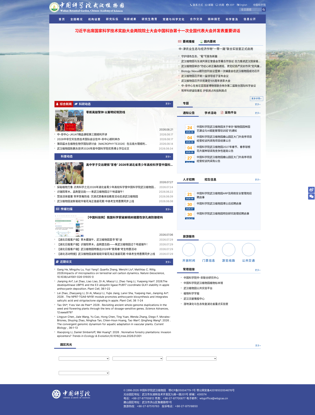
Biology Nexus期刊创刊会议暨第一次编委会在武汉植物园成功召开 (220, 71)
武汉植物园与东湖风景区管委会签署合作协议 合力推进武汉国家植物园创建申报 (221, 61)
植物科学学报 (191, 293)
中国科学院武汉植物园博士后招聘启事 (219, 203)
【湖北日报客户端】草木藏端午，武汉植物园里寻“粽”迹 (89, 239)
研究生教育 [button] (150, 19)
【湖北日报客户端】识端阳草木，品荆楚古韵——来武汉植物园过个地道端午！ (103, 244)
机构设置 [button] (94, 19)
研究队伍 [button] (112, 19)
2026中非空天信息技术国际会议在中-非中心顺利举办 (88, 139)
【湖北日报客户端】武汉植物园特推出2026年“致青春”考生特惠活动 (96, 249)
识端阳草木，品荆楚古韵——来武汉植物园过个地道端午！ (91, 191)
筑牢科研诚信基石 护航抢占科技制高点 (204, 90)
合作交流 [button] (196, 19)
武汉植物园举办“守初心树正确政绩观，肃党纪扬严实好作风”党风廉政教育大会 (221, 66)
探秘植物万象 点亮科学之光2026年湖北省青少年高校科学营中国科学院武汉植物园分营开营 (107, 187)
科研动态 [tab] (84, 104)
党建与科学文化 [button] (174, 19)
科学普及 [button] (232, 19)
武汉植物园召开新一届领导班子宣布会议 (205, 76)
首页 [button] (62, 19)
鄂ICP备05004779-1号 (182, 390)
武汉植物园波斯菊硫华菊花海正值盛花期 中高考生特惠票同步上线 (95, 201)
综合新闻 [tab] (65, 104)
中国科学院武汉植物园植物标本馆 (203, 283)
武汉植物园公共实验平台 (198, 288)
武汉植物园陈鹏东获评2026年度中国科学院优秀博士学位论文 (93, 148)
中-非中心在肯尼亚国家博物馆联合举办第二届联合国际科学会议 (218, 85)
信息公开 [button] (250, 19)
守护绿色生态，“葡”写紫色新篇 (199, 56)
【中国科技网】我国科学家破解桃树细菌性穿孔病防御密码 (124, 217)
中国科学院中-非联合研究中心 (201, 277)
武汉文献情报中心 (194, 298)
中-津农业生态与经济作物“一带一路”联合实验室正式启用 (216, 49)
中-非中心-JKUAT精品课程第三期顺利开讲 (82, 134)
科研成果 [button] (130, 19)
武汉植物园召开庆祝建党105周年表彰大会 (205, 80)
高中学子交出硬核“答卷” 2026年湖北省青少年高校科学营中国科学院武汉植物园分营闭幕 (129, 164)
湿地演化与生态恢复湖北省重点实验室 (206, 304)
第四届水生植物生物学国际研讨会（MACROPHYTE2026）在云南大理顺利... (102, 143)
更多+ (168, 103)
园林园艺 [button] (214, 19)
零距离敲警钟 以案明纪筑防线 (105, 112)
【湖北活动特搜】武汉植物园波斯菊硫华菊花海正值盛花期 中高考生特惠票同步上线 (106, 253)
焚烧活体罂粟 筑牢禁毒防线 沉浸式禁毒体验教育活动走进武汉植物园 (97, 196)
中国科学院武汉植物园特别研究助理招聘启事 (223, 213)
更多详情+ (257, 98)
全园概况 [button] (76, 19)
